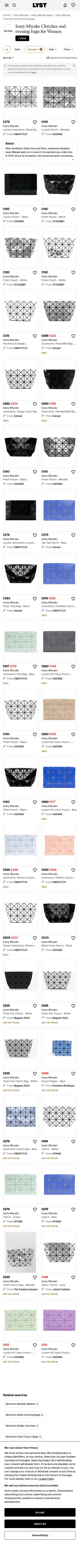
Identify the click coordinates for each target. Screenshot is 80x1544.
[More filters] (7, 49)
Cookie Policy (46, 1479)
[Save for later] (35, 122)
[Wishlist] (73, 5)
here (33, 72)
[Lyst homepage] (40, 5)
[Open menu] (7, 5)
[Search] (14, 5)
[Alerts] (65, 5)
